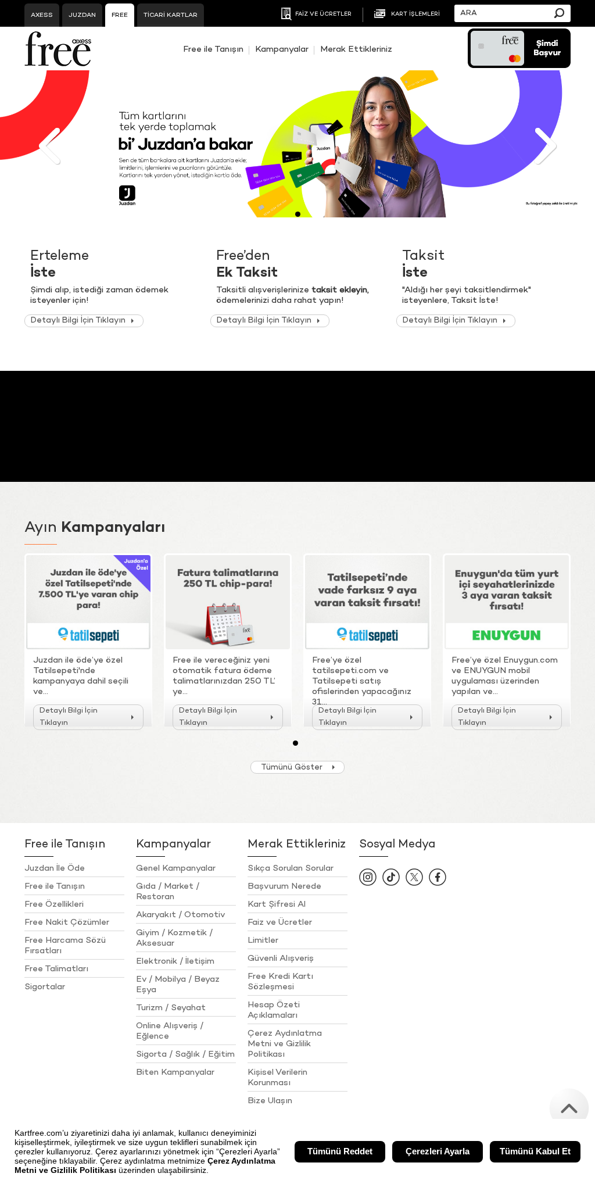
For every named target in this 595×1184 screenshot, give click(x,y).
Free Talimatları (56, 969)
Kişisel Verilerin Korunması (277, 1077)
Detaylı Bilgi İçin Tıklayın (78, 320)
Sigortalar (44, 987)
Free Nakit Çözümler (66, 922)
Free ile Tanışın (213, 49)
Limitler (263, 940)
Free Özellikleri (54, 904)
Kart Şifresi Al (277, 904)
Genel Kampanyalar (176, 868)
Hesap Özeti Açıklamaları (274, 1010)
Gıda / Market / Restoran (167, 891)
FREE (120, 15)
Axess (57, 48)
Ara (559, 13)
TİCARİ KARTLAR (171, 15)
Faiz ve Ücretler (280, 922)
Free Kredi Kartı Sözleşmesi (280, 981)
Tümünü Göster (291, 767)
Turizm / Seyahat (171, 1008)
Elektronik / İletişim (175, 961)
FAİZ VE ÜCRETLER (323, 14)
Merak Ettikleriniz (356, 49)
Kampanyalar (282, 49)
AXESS (42, 15)
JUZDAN (82, 15)
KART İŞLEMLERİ (415, 14)
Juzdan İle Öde (54, 868)
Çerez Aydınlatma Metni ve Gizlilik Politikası (285, 1044)
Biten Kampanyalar (175, 1072)
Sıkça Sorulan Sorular (291, 868)
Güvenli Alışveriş (281, 958)
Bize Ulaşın (270, 1101)
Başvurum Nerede (284, 886)
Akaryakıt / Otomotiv (180, 915)
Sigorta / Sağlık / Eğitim (185, 1054)
